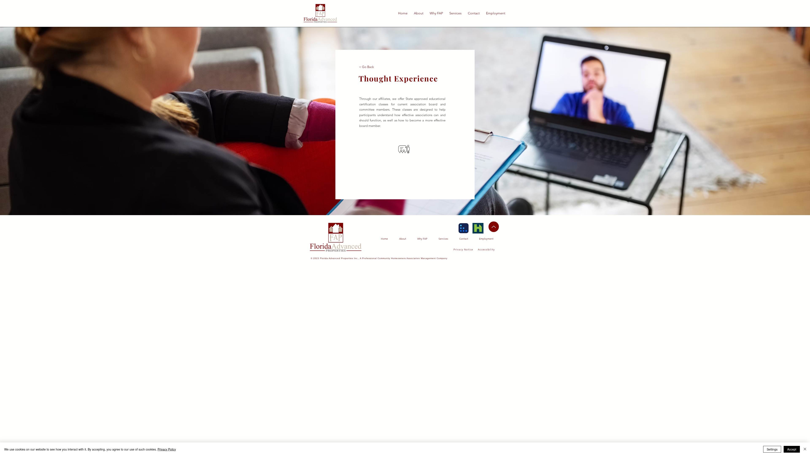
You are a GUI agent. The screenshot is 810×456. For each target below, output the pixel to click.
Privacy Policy (167, 449)
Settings (772, 449)
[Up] (494, 226)
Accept (791, 449)
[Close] (804, 449)
